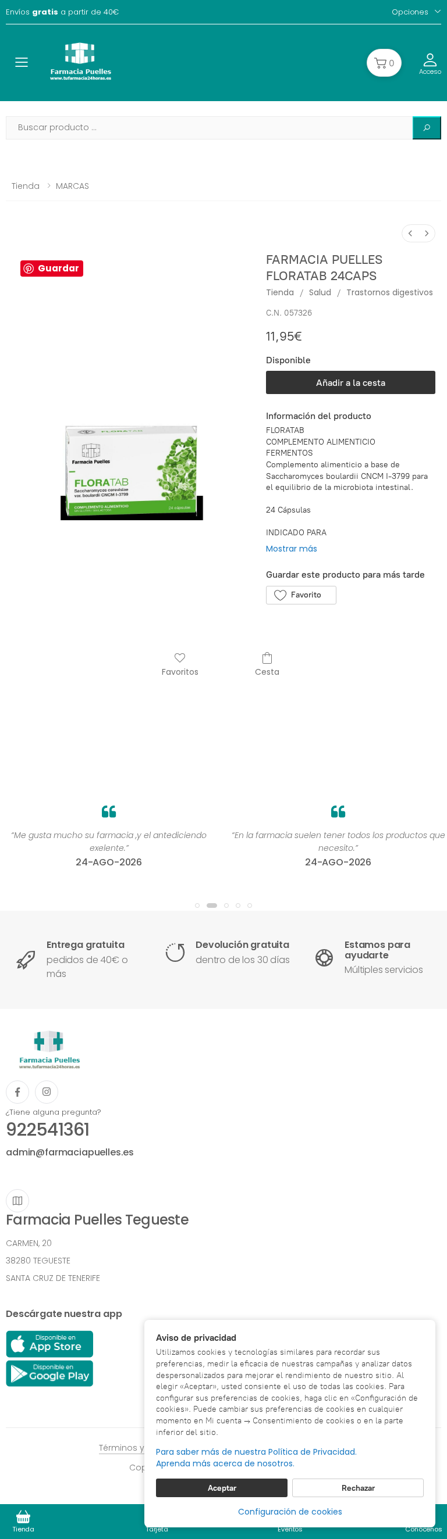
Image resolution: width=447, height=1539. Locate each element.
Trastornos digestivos (389, 292)
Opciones (410, 11)
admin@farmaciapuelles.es (70, 1152)
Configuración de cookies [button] (290, 1511)
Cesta (267, 671)
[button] (384, 63)
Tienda (26, 186)
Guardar (58, 268)
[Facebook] (17, 1092)
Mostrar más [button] (291, 548)
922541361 (47, 1129)
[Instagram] (46, 1092)
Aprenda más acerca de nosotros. (225, 1463)
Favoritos (180, 671)
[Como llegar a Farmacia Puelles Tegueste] (17, 1200)
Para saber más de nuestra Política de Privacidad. (256, 1452)
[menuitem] (410, 233)
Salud (320, 292)
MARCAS (72, 186)
